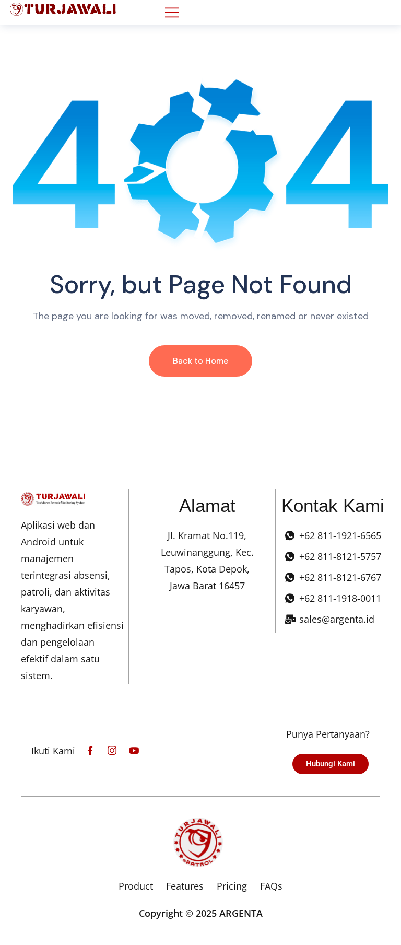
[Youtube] (133, 750)
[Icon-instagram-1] (112, 750)
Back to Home (200, 360)
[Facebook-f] (90, 750)
